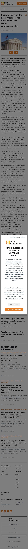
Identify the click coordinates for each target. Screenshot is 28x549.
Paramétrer (14, 304)
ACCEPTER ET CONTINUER (14, 309)
